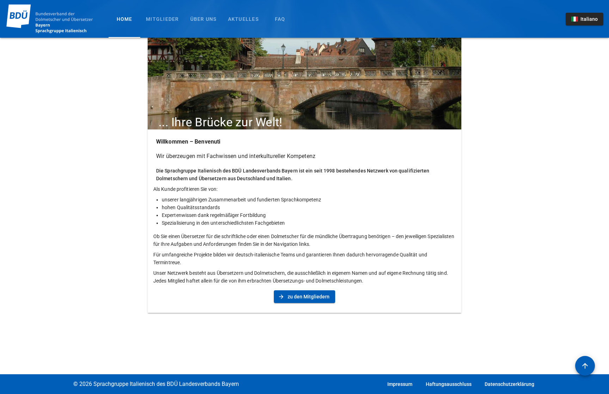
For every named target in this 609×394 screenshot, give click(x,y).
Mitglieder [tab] (162, 19)
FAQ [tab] (280, 19)
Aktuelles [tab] (243, 19)
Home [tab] (125, 19)
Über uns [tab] (203, 19)
